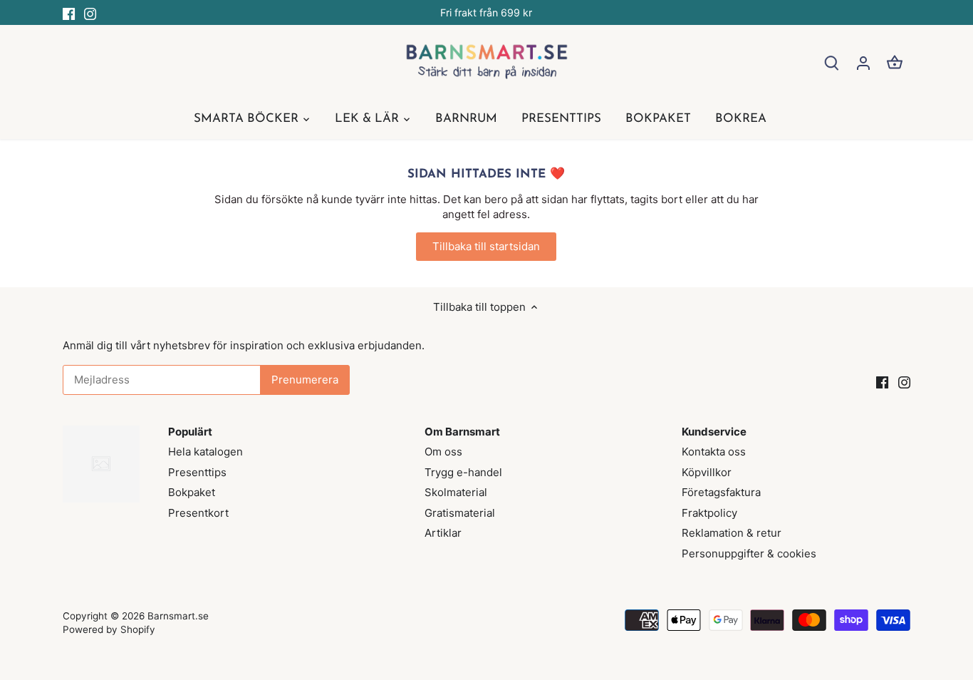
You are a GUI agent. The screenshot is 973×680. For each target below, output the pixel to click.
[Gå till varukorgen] (894, 62)
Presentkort (198, 513)
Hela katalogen (205, 451)
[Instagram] (90, 12)
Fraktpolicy (709, 513)
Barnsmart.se (178, 616)
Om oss (443, 451)
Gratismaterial (460, 513)
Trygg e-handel (463, 472)
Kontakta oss (714, 451)
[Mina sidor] (863, 62)
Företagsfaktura (721, 492)
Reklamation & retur (731, 533)
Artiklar (443, 533)
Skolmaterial (456, 492)
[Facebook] (69, 12)
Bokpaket (191, 492)
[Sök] (832, 62)
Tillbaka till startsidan (486, 246)
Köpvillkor (707, 472)
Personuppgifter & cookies (749, 553)
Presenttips (197, 472)
